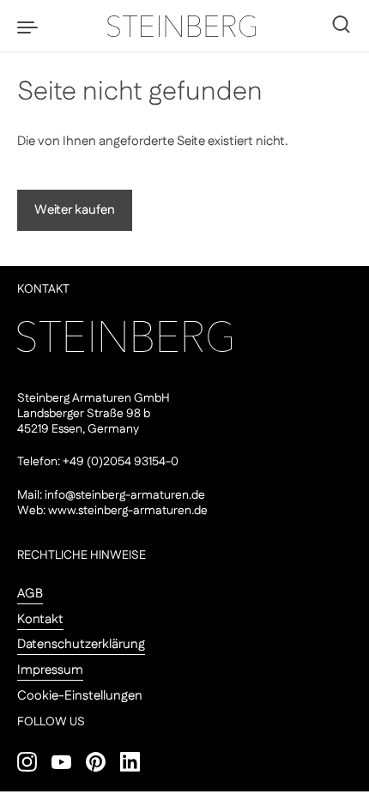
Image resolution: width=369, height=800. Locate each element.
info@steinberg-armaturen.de (125, 495)
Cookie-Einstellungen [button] (79, 696)
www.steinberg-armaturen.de (128, 510)
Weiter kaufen (74, 210)
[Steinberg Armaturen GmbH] (184, 26)
